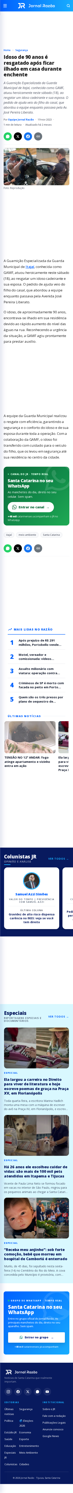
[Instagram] (8, 1392)
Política (8, 1421)
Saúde (8, 1439)
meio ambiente (27, 535)
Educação (10, 1446)
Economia (25, 1432)
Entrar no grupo (36, 1337)
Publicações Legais (54, 1422)
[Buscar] (66, 6)
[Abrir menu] (6, 5)
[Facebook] (18, 1392)
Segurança (21, 50)
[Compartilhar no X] (18, 136)
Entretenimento (29, 1446)
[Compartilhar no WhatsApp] (8, 136)
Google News (51, 1436)
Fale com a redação (54, 1416)
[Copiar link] (38, 136)
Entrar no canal (34, 507)
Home (7, 50)
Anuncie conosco (53, 1429)
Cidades (24, 1464)
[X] (28, 1392)
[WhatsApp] (37, 1392)
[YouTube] (47, 1392)
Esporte (24, 1439)
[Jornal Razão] (36, 6)
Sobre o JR (49, 1409)
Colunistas (10, 1464)
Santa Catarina (51, 535)
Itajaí (30, 266)
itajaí (9, 535)
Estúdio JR (10, 1432)
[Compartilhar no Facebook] (28, 136)
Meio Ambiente (28, 1452)
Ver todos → (58, 858)
